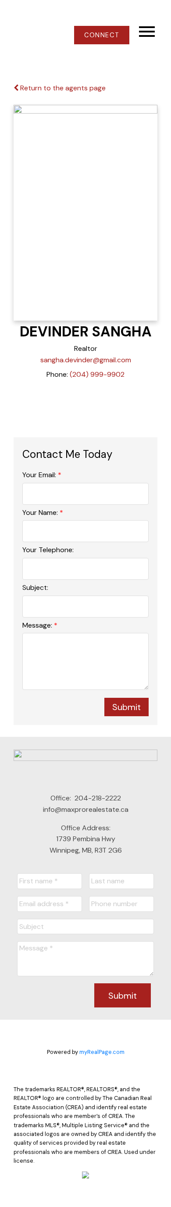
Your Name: (41, 512)
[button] (101, 35)
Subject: (35, 587)
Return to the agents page (62, 88)
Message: (38, 625)
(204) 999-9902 (97, 374)
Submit (126, 707)
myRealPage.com (102, 1052)
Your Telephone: (48, 549)
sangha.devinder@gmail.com (85, 359)
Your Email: (40, 474)
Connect (101, 35)
